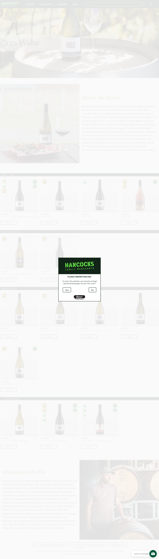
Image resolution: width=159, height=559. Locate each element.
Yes (67, 289)
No (92, 289)
